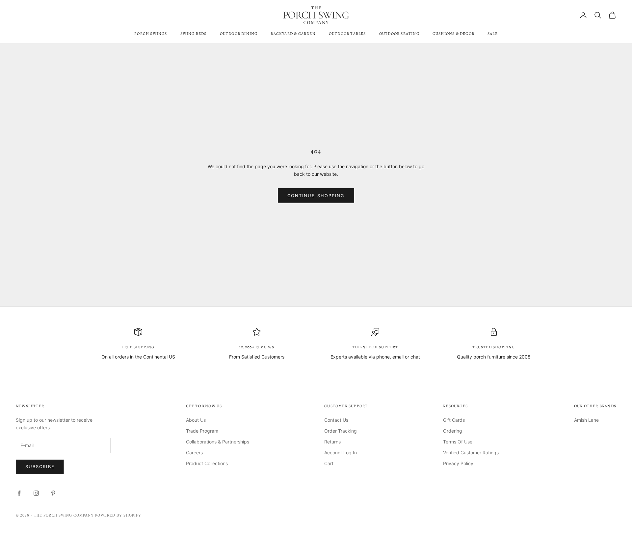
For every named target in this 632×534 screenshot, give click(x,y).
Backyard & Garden (293, 33)
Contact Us (336, 420)
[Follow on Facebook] (19, 493)
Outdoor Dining (239, 33)
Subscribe (40, 466)
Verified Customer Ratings (471, 452)
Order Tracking (340, 431)
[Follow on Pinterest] (53, 493)
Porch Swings (150, 33)
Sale (492, 33)
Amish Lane (586, 420)
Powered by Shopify (118, 515)
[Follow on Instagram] (36, 493)
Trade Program (202, 431)
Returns (332, 441)
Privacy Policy (458, 463)
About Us (196, 420)
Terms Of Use (457, 441)
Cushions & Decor (453, 33)
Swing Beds (193, 33)
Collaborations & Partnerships (217, 441)
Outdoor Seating (399, 33)
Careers (194, 452)
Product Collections (207, 463)
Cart (328, 463)
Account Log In (340, 452)
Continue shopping (316, 195)
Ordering (452, 431)
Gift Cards (454, 420)
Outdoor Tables (347, 33)
